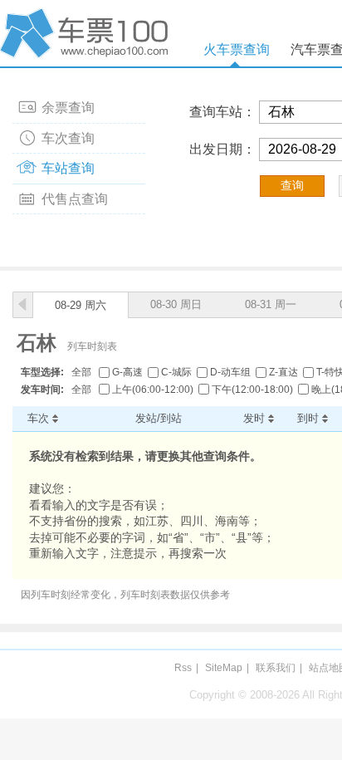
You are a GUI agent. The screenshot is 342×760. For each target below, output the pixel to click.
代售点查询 (75, 199)
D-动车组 (230, 372)
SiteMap (223, 668)
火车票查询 (236, 49)
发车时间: (42, 389)
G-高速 (127, 372)
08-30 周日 (176, 304)
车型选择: (42, 372)
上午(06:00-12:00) (152, 389)
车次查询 (68, 138)
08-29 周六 (80, 305)
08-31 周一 (270, 304)
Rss (183, 668)
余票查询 (68, 108)
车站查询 (68, 168)
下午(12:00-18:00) (252, 389)
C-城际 (176, 372)
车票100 (87, 33)
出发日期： (222, 149)
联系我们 (276, 668)
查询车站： (222, 112)
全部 (81, 372)
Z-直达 (283, 372)
